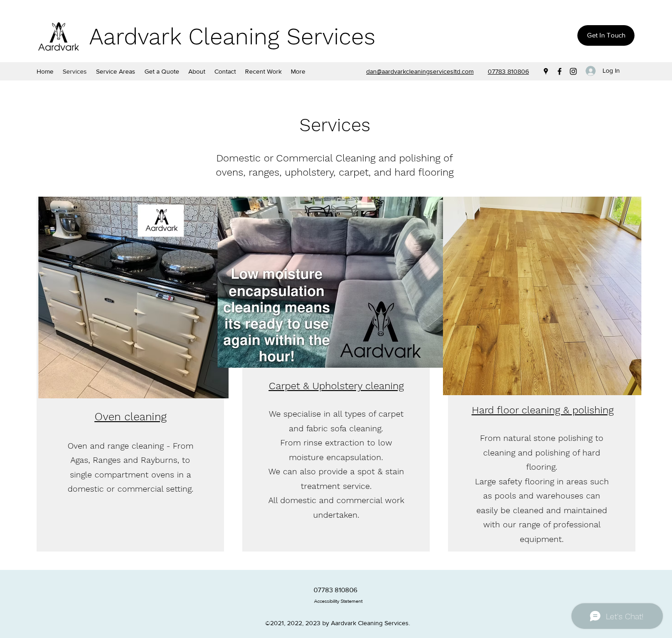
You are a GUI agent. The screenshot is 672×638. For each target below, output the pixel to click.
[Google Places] (545, 71)
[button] (115, 71)
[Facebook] (559, 71)
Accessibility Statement (338, 601)
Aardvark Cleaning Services (232, 36)
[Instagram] (573, 71)
